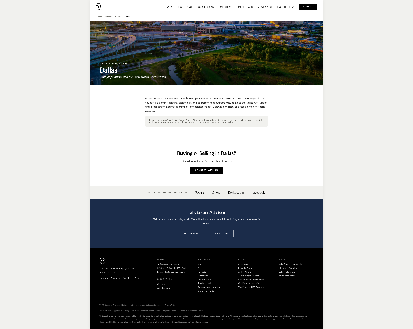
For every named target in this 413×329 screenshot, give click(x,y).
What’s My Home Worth (290, 264)
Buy (180, 6)
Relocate (202, 272)
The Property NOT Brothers (251, 287)
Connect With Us (206, 170)
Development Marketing (209, 287)
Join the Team (163, 288)
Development (265, 6)
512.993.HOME (221, 234)
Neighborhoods (206, 6)
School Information (287, 272)
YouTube (136, 278)
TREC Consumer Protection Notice (113, 305)
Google (199, 192)
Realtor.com (236, 192)
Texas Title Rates (287, 276)
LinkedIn (126, 278)
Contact (308, 7)
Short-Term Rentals (207, 291)
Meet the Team (285, 6)
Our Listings (244, 264)
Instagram (104, 278)
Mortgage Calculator (289, 268)
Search (169, 6)
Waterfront (226, 6)
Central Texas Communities (251, 280)
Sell (190, 6)
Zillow (216, 192)
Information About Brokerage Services (146, 305)
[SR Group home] (99, 6)
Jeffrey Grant (244, 272)
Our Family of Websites (249, 283)
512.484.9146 (176, 264)
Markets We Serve (113, 17)
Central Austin (204, 280)
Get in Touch (192, 234)
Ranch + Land (245, 6)
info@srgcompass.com (174, 272)
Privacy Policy (170, 305)
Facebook (258, 192)
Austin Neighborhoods (248, 276)
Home (99, 17)
